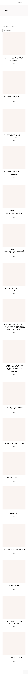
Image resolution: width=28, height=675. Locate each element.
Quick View (15, 51)
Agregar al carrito (12, 51)
